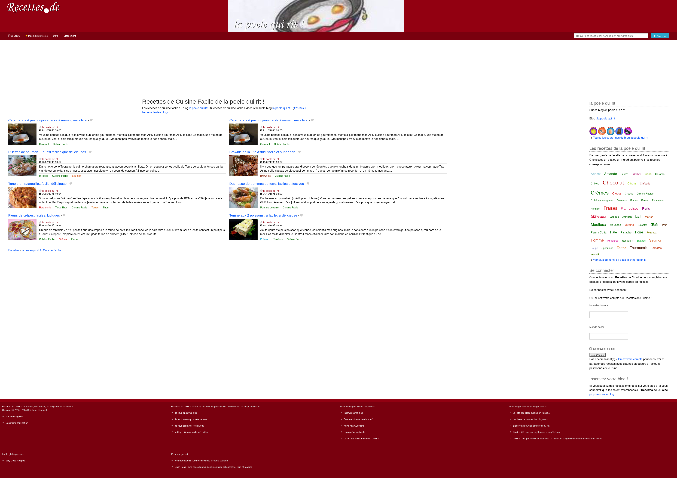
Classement (70, 35)
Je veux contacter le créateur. (189, 425)
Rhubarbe (612, 240)
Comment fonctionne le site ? (358, 419)
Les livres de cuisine (523, 419)
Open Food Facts (183, 466)
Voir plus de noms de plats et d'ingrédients (619, 260)
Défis (55, 35)
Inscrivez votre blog (353, 412)
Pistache (626, 232)
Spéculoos (607, 248)
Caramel (44, 144)
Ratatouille (45, 207)
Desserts (622, 200)
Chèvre (595, 183)
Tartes (95, 207)
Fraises (610, 208)
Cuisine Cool (519, 438)
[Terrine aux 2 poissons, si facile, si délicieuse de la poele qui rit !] (243, 229)
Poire (639, 232)
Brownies (265, 175)
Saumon (76, 175)
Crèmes (600, 192)
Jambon (627, 216)
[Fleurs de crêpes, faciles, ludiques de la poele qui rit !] (22, 229)
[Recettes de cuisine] (33, 7)
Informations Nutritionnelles (192, 460)
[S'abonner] (40, 127)
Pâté (613, 232)
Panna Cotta (598, 232)
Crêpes (63, 239)
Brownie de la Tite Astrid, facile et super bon (262, 152)
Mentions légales (14, 416)
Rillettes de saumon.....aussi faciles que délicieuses (47, 152)
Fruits (646, 208)
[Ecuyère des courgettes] (627, 130)
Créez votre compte (630, 359)
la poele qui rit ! (198, 108)
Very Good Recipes (15, 460)
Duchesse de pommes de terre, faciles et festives (266, 184)
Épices (634, 200)
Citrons (631, 183)
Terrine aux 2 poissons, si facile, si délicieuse (263, 215)
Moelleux (598, 224)
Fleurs (74, 239)
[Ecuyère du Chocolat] (619, 130)
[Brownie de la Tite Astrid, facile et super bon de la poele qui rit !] (243, 165)
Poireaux (652, 232)
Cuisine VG (518, 432)
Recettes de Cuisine (12, 406)
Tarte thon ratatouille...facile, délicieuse (37, 184)
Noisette (642, 225)
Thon (106, 207)
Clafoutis (645, 183)
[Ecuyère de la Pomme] (593, 130)
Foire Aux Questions (354, 425)
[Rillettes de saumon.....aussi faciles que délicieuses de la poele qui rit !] (22, 165)
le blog (178, 432)
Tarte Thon (61, 207)
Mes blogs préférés (38, 35)
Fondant (595, 208)
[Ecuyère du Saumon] (601, 130)
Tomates (656, 248)
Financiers (658, 200)
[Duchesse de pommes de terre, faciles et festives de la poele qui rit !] (243, 197)
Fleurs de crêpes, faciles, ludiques (34, 215)
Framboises (630, 208)
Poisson (264, 239)
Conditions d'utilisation (17, 422)
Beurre (624, 174)
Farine (644, 200)
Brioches (636, 174)
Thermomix (638, 247)
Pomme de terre (269, 207)
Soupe (594, 248)
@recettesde (190, 432)
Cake (648, 174)
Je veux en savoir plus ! (186, 412)
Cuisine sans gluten (602, 200)
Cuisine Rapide (645, 193)
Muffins (629, 224)
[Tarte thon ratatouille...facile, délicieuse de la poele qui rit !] (22, 197)
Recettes (14, 35)
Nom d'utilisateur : (599, 305)
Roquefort (627, 240)
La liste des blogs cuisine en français (531, 412)
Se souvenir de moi (604, 348)
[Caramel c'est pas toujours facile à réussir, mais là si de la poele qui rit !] (22, 134)
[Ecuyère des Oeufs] (610, 130)
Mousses (615, 225)
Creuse (629, 193)
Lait (638, 216)
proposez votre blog (601, 394)
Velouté (595, 254)
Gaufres (614, 216)
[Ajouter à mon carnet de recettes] (91, 120)
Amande (610, 173)
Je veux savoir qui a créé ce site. (191, 419)
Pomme (597, 240)
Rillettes (43, 175)
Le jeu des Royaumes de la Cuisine (361, 438)
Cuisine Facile (60, 144)
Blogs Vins (518, 425)
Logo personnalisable (354, 432)
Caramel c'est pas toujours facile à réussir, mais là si (47, 120)
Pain (664, 225)
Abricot (596, 173)
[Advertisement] (338, 67)
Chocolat (613, 182)
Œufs (654, 224)
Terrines (278, 239)
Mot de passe (597, 327)
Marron (649, 216)
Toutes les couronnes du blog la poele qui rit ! (621, 137)
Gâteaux (598, 216)
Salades (641, 240)
